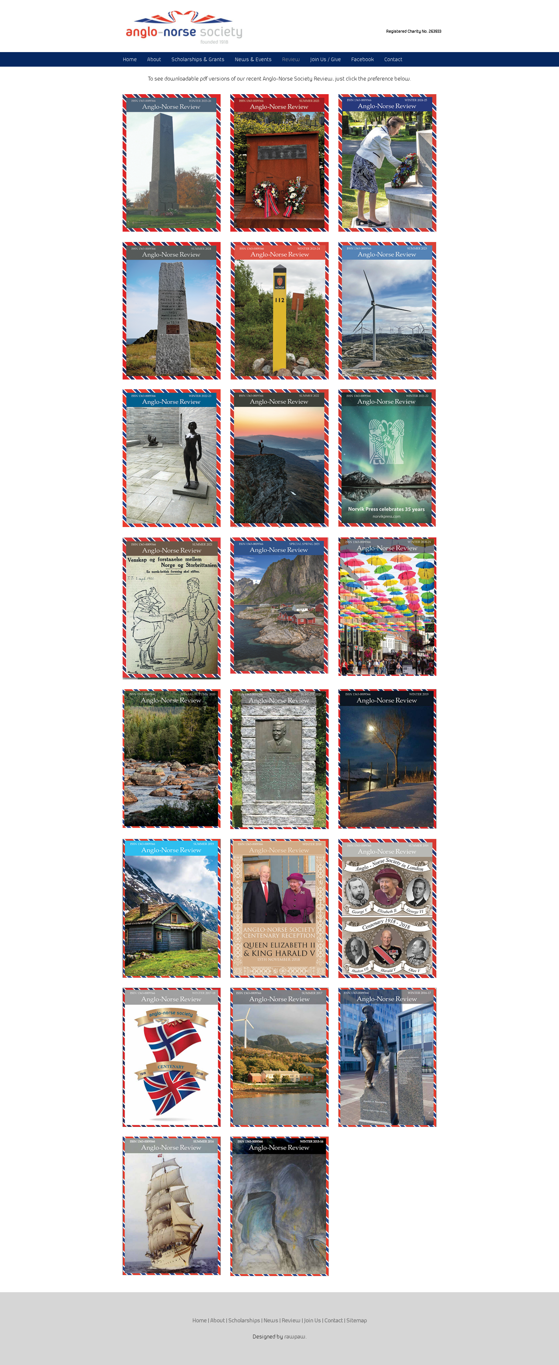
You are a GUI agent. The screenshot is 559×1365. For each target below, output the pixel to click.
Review (291, 59)
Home (130, 59)
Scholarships (244, 1320)
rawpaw (294, 1336)
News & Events (253, 59)
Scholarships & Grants (198, 59)
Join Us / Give (325, 59)
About (154, 59)
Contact (393, 59)
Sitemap (356, 1320)
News (271, 1320)
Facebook (362, 59)
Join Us (312, 1320)
